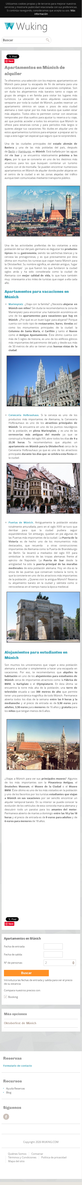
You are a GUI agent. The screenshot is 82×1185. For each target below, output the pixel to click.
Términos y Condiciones (22, 1157)
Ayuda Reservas (15, 1088)
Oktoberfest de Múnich (20, 1023)
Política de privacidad (54, 1157)
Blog (8, 1092)
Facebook (6, 1117)
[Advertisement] (41, 845)
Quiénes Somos (17, 1154)
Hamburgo (24, 151)
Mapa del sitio (16, 1161)
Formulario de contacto (17, 1066)
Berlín (11, 151)
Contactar (37, 1154)
